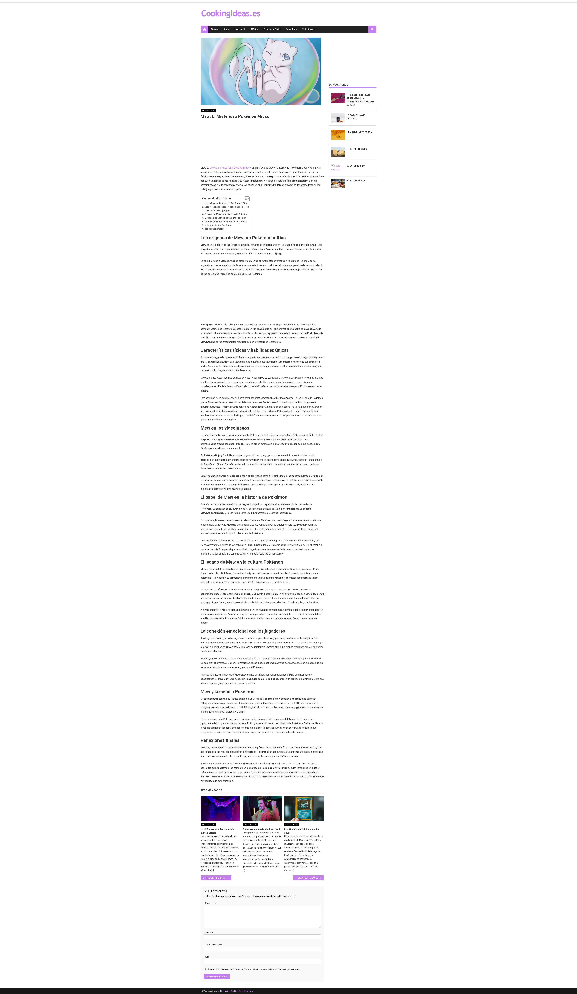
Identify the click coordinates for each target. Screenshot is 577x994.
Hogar (226, 29)
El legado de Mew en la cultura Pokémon (225, 218)
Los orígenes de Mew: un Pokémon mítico (226, 203)
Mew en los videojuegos (217, 210)
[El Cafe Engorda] (338, 168)
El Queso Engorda (357, 149)
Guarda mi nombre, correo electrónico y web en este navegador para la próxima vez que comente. (254, 969)
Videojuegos (308, 29)
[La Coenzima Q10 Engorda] (338, 118)
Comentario (211, 903)
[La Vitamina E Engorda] (338, 135)
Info (251, 991)
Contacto (225, 991)
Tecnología (291, 29)
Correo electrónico (214, 944)
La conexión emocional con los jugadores (226, 221)
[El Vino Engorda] (338, 183)
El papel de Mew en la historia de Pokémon (226, 214)
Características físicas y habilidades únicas (227, 207)
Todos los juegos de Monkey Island (261, 829)
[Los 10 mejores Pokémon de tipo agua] (304, 808)
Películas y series (272, 29)
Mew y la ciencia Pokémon (218, 225)
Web (207, 957)
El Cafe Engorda (356, 166)
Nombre (209, 932)
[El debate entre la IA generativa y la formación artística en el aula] (338, 98)
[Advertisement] (262, 143)
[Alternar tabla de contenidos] (245, 198)
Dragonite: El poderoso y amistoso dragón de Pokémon (218, 878)
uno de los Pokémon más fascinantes (230, 167)
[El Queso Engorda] (338, 152)
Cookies (234, 991)
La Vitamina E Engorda (359, 132)
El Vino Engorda (356, 180)
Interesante (240, 29)
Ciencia (214, 29)
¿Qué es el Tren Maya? (308, 878)
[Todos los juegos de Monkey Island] (262, 808)
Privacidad (243, 991)
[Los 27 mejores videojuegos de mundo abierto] (220, 808)
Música (254, 29)
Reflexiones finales (214, 229)
